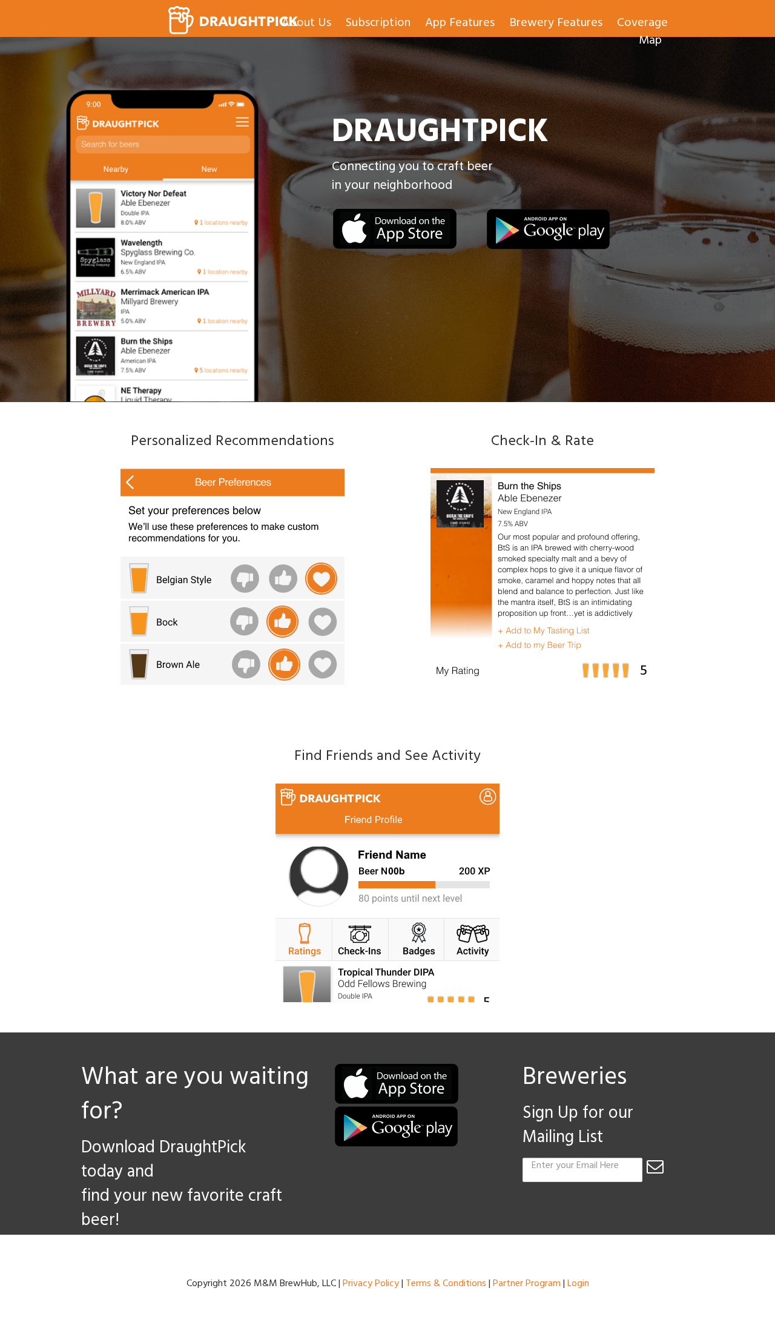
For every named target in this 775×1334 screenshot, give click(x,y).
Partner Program (527, 1284)
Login (578, 1284)
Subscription (378, 24)
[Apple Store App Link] (395, 229)
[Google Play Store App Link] (548, 229)
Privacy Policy (371, 1284)
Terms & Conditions (446, 1284)
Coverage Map (642, 33)
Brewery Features (555, 24)
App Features (460, 24)
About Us (306, 24)
